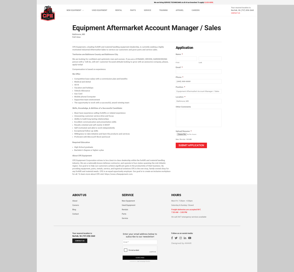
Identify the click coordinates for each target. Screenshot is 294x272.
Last (200, 62)
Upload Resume (184, 131)
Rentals (125, 209)
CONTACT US (235, 13)
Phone (179, 77)
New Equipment (74, 10)
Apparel (180, 10)
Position (180, 87)
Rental (118, 10)
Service (147, 10)
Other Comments (183, 107)
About (74, 201)
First (177, 62)
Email (179, 67)
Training (163, 10)
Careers (196, 10)
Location (180, 97)
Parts (133, 10)
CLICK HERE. (209, 2)
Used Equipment (99, 10)
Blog (74, 209)
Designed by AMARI (181, 243)
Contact (75, 214)
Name (179, 54)
